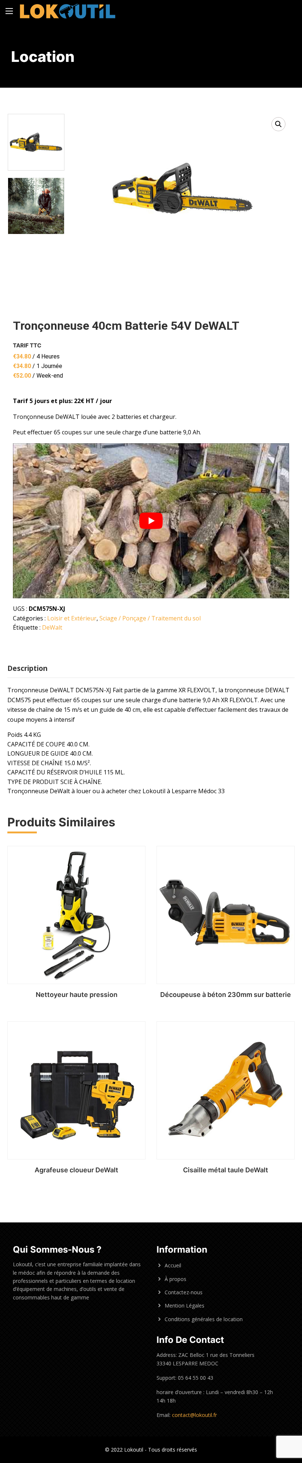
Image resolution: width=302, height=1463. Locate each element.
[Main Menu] (9, 11)
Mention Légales (184, 1305)
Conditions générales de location (204, 1319)
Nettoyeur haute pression (76, 994)
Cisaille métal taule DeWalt (225, 1170)
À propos (175, 1278)
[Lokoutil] (67, 11)
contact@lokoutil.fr (194, 1414)
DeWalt (52, 627)
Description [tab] (27, 668)
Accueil (173, 1265)
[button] (278, 124)
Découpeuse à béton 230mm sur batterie (225, 994)
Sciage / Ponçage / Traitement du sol (150, 618)
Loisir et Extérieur (71, 618)
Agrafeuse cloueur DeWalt (76, 1170)
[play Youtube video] (151, 521)
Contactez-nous (184, 1292)
